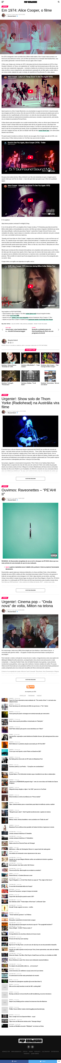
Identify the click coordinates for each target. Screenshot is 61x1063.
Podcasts (37, 1051)
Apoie (7, 567)
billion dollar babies (27, 323)
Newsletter (6, 1051)
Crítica (25, 1051)
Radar (31, 1051)
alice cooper (15, 323)
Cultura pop (46, 1051)
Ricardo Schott (12, 16)
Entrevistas (55, 1051)
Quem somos (35, 1053)
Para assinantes (16, 1051)
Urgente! (26, 1053)
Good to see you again (40, 323)
